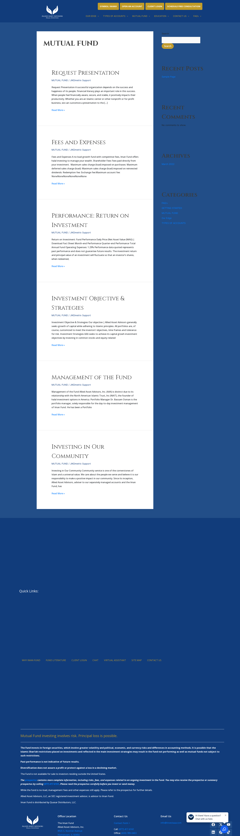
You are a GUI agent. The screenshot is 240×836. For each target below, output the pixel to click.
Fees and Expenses (79, 142)
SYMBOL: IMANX (108, 6)
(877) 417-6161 (51, 783)
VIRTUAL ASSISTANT (115, 660)
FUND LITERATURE (56, 660)
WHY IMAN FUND (31, 660)
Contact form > (122, 823)
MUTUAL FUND (139, 16)
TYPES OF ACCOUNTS (114, 16)
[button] (97, 16)
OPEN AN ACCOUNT (132, 6)
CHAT (95, 660)
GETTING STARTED (172, 208)
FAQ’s (196, 16)
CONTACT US (180, 16)
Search (165, 33)
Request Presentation (85, 73)
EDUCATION (160, 16)
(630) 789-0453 (129, 833)
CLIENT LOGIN (155, 6)
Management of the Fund (92, 377)
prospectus (31, 780)
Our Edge (167, 218)
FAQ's (165, 203)
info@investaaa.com (171, 822)
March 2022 (168, 164)
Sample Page (168, 76)
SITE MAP (137, 660)
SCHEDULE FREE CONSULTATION (183, 6)
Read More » (58, 110)
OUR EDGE (91, 16)
